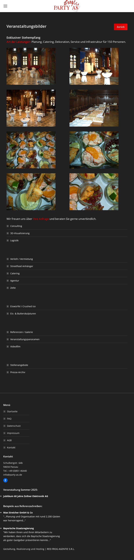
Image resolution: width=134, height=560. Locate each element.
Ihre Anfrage (41, 219)
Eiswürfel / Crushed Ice (23, 306)
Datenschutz (14, 425)
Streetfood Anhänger (21, 266)
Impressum (13, 433)
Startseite (12, 411)
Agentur (14, 280)
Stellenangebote (19, 365)
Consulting (16, 226)
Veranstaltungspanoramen (25, 339)
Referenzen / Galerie (21, 332)
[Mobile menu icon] (5, 6)
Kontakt (11, 447)
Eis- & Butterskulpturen (23, 313)
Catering (15, 273)
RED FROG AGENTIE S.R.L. (61, 548)
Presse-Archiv (17, 372)
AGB (9, 440)
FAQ (9, 418)
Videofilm (15, 346)
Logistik (14, 240)
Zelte (13, 287)
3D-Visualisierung (20, 233)
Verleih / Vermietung (21, 258)
